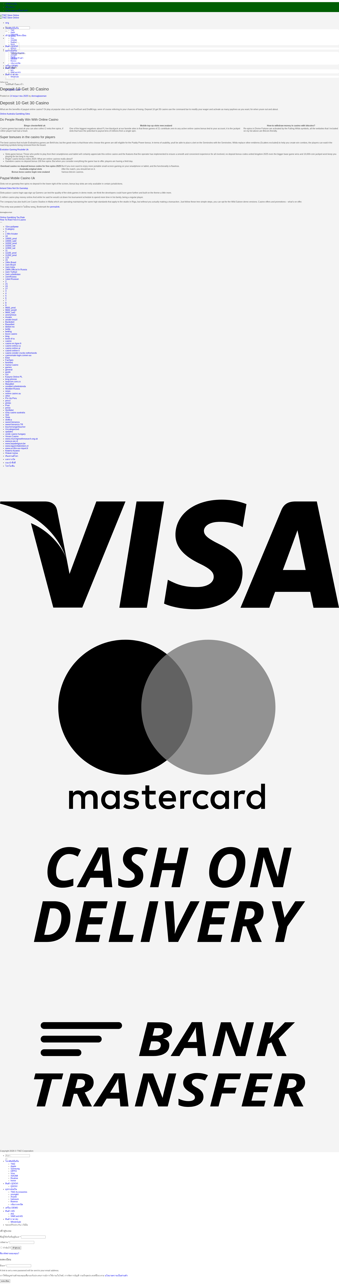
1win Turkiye (11, 272)
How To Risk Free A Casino (13, 220)
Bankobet (9, 322)
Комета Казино (12, 451)
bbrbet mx (10, 327)
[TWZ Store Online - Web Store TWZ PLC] (9, 16)
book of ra (10, 339)
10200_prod (11, 243)
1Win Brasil (10, 262)
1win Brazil (10, 265)
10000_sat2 (10, 241)
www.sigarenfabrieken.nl (16, 446)
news (7, 391)
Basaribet (9, 324)
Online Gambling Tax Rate (12, 217)
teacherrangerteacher (15, 427)
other (7, 396)
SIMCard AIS (16, 72)
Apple (13, 32)
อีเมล (3, 1265)
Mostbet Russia (12, 389)
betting (8, 331)
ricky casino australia (15, 412)
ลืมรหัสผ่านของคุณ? (9, 1253)
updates (9, 431)
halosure (14, 59)
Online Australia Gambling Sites (15, 114)
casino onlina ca (13, 346)
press (7, 408)
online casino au (13, 393)
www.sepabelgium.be (15, 443)
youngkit (14, 55)
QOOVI (14, 1186)
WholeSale (16, 1222)
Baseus (13, 61)
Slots (7, 417)
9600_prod (10, 308)
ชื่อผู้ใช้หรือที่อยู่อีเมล (10, 1237)
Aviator (8, 317)
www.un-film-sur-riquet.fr (16, 448)
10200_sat (10, 246)
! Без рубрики (11, 227)
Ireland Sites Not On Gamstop (14, 188)
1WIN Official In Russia (16, 269)
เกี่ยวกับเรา (10, 7)
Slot (7, 415)
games (8, 367)
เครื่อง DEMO (11, 66)
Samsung (14, 34)
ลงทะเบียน (5, 1281)
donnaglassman (38, 96)
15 (6, 260)
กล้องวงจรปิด (16, 63)
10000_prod (11, 238)
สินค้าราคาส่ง (11, 1219)
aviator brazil (11, 319)
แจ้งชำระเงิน (11, 4)
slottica (8, 420)
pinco (7, 401)
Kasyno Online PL (13, 377)
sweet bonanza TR (14, 424)
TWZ (12, 30)
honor (13, 1180)
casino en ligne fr (13, 343)
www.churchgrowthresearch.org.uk (21, 439)
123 (7, 257)
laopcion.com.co (13, 381)
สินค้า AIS (10, 68)
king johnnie (11, 379)
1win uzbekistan (13, 274)
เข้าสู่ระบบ (16, 1248)
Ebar (7, 358)
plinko (8, 403)
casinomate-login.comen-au (18, 355)
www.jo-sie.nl (11, 441)
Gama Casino (11, 365)
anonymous (10, 315)
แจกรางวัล (10, 459)
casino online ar (12, 348)
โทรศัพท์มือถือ (12, 28)
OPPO (13, 36)
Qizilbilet (9, 410)
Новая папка (11, 453)
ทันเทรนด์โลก (11, 456)
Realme (14, 1178)
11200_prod (11, 255)
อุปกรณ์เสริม (11, 51)
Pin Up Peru (11, 398)
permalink (54, 207)
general (8, 370)
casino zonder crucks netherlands (21, 353)
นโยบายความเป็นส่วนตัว (16, 10)
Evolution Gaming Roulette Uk (14, 149)
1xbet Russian (12, 279)
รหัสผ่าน (4, 1242)
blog (7, 336)
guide (8, 372)
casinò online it (12, 350)
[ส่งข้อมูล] (6, 31)
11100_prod (10, 253)
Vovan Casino (12, 436)
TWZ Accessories (17, 53)
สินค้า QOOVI (11, 1183)
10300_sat (10, 248)
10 (6, 236)
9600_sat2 (10, 312)
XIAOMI (14, 1176)
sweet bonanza (12, 422)
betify (7, 329)
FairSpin (9, 360)
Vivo (12, 38)
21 (6, 284)
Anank (13, 57)
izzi (6, 374)
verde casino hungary (15, 434)
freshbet (9, 362)
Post (7, 405)
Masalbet (9, 384)
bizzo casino (11, 334)
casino (8, 341)
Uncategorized (12, 429)
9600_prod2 (11, 310)
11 (6, 250)
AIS (12, 1214)
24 (6, 286)
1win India (10, 267)
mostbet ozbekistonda (15, 386)
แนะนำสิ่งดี (10, 462)
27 (6, 288)
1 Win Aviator (11, 234)
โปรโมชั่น (10, 466)
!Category (9, 229)
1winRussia (10, 277)
